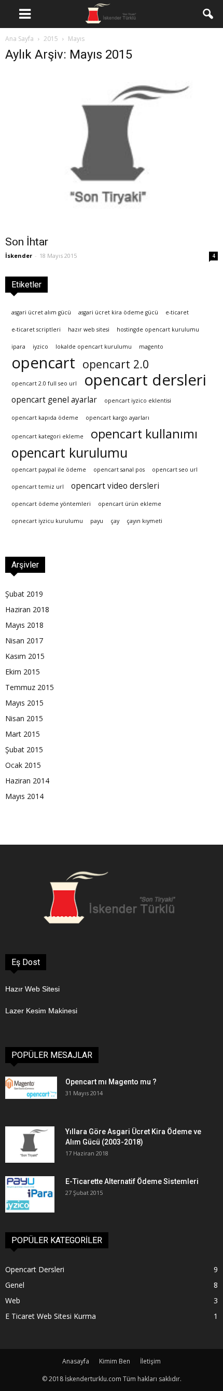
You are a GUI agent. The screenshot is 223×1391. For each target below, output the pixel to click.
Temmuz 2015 (29, 687)
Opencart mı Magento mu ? (111, 1082)
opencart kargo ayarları (117, 417)
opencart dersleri (145, 380)
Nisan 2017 (24, 640)
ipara (18, 346)
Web (12, 1300)
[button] (208, 14)
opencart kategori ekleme (47, 436)
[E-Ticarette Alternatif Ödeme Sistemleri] (29, 1194)
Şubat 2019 (24, 594)
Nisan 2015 (24, 718)
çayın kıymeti (144, 521)
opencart (43, 362)
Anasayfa (75, 1361)
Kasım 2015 (25, 656)
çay (114, 521)
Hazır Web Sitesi (32, 989)
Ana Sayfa (19, 38)
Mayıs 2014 (24, 796)
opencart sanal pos (119, 469)
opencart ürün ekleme (129, 503)
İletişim (150, 1361)
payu (96, 521)
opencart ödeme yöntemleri (51, 503)
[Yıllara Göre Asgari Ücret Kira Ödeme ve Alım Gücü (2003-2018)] (29, 1144)
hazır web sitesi (88, 329)
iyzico (40, 346)
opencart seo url (175, 469)
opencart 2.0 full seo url (44, 383)
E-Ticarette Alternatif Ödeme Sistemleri (132, 1181)
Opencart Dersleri (34, 1269)
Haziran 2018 (27, 609)
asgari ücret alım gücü (41, 312)
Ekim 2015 (22, 672)
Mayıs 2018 (24, 625)
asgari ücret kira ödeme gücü (118, 312)
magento (151, 346)
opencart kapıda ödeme (44, 417)
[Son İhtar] (111, 151)
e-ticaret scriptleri (36, 329)
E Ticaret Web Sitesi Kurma (50, 1316)
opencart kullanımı (144, 434)
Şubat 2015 (24, 749)
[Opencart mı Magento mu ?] (31, 1088)
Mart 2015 (22, 734)
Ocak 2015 (23, 765)
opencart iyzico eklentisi (137, 400)
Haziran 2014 (27, 781)
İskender (18, 255)
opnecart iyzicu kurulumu (47, 521)
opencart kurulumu (69, 452)
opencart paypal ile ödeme (48, 469)
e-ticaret (177, 312)
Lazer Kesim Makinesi (41, 1011)
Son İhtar (26, 242)
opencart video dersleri (115, 485)
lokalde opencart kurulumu (93, 346)
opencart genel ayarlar (54, 399)
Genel (14, 1285)
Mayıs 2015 (24, 703)
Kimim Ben (114, 1361)
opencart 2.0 (115, 364)
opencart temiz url (37, 486)
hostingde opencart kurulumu (158, 329)
